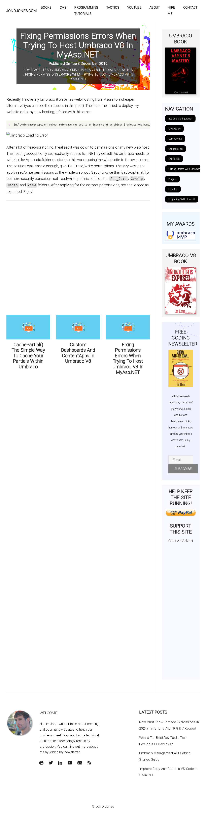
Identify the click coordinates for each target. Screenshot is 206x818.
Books (46, 7)
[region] (78, 124)
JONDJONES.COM (21, 11)
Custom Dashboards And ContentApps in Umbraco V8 (65, 353)
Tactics (112, 7)
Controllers (174, 159)
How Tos (125, 70)
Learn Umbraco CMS (60, 70)
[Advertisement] (181, 610)
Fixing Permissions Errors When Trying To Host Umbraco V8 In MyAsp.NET (115, 358)
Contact (190, 7)
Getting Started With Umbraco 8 (185, 169)
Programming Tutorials (86, 11)
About (154, 7)
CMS (63, 7)
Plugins (172, 179)
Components (175, 138)
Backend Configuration (180, 118)
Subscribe (183, 469)
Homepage (32, 70)
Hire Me (171, 11)
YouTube (134, 7)
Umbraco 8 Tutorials (98, 70)
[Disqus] (78, 257)
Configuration (175, 149)
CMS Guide (174, 128)
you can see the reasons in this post (54, 105)
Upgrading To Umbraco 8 (181, 199)
